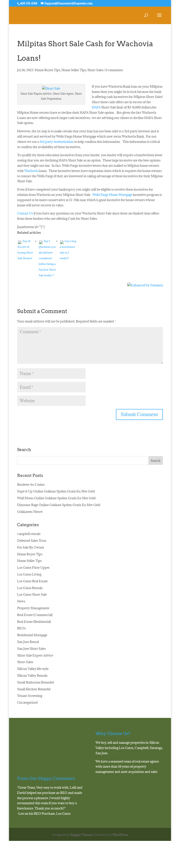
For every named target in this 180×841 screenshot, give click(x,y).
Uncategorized (27, 702)
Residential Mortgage (32, 635)
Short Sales (95, 70)
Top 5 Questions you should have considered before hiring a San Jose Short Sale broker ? (47, 258)
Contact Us (25, 213)
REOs (21, 628)
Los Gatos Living (29, 574)
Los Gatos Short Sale (32, 594)
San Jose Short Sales (31, 648)
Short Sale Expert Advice (35, 655)
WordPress (120, 835)
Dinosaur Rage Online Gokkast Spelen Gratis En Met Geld (58, 505)
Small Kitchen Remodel (33, 689)
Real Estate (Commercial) (35, 615)
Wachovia (31, 171)
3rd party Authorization (57, 142)
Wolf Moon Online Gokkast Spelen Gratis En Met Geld (56, 498)
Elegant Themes (81, 835)
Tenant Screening (29, 696)
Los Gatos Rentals (30, 588)
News (21, 601)
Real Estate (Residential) (34, 622)
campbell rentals (28, 534)
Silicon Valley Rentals (32, 675)
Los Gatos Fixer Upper (33, 567)
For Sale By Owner (30, 547)
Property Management (33, 608)
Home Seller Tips (73, 70)
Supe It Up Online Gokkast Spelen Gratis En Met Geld (56, 491)
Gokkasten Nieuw (30, 512)
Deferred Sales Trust (31, 540)
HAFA (96, 107)
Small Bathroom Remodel (35, 682)
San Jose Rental (28, 642)
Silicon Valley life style (33, 669)
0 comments (114, 70)
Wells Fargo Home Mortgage (112, 195)
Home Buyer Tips (47, 70)
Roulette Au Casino (31, 484)
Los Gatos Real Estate (32, 581)
